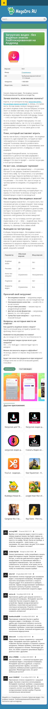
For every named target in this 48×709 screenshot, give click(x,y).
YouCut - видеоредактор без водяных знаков (13, 473)
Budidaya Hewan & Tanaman (13, 496)
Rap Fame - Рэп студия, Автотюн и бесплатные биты (34, 519)
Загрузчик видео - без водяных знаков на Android (22, 103)
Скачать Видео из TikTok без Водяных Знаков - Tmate (34, 450)
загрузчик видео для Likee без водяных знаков (13, 450)
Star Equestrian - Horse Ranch (34, 473)
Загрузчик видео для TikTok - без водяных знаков (34, 427)
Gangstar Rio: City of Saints (13, 519)
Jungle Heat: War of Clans (34, 496)
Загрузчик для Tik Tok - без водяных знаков (13, 427)
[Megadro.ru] (24, 11)
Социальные (26, 72)
